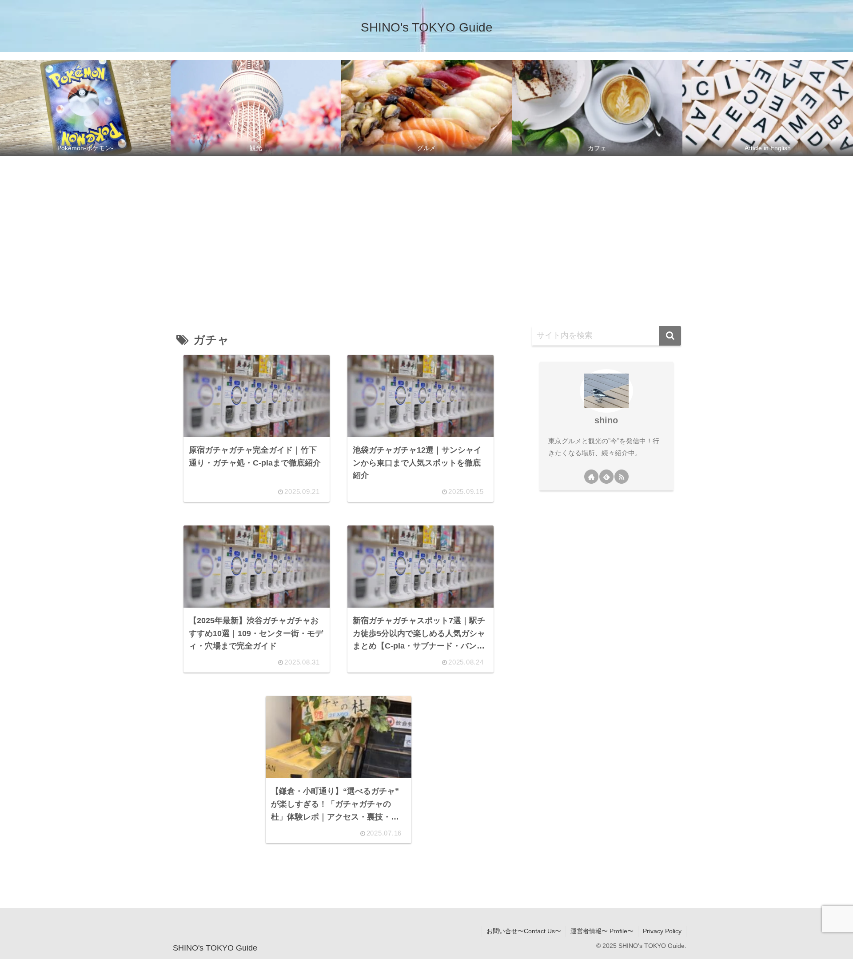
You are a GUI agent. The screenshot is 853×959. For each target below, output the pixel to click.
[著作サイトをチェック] (591, 477)
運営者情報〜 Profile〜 (602, 931)
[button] (670, 336)
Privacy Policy (662, 931)
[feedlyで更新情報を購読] (606, 477)
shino (606, 420)
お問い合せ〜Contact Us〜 (523, 931)
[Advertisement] (426, 233)
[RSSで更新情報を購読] (621, 477)
